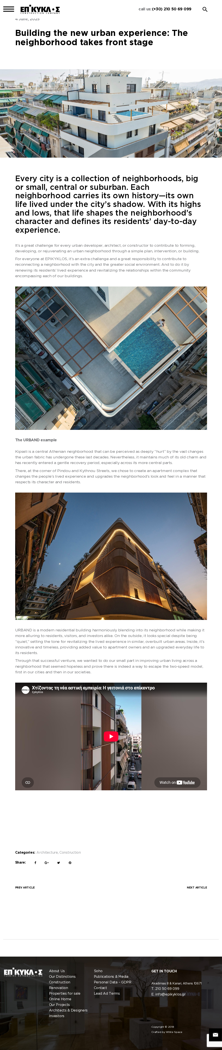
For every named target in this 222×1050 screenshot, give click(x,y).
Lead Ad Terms (107, 993)
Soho (98, 971)
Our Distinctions (62, 976)
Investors (56, 1016)
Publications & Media (111, 976)
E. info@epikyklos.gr (168, 994)
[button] (205, 9)
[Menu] (8, 9)
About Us (57, 971)
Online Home (60, 999)
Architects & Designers (68, 1010)
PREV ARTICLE (25, 888)
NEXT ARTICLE (197, 888)
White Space (174, 1032)
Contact (100, 988)
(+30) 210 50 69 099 (171, 9)
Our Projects (59, 1005)
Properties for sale (64, 993)
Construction (70, 852)
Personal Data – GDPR (112, 982)
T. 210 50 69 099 (165, 989)
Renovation (58, 988)
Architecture (47, 852)
